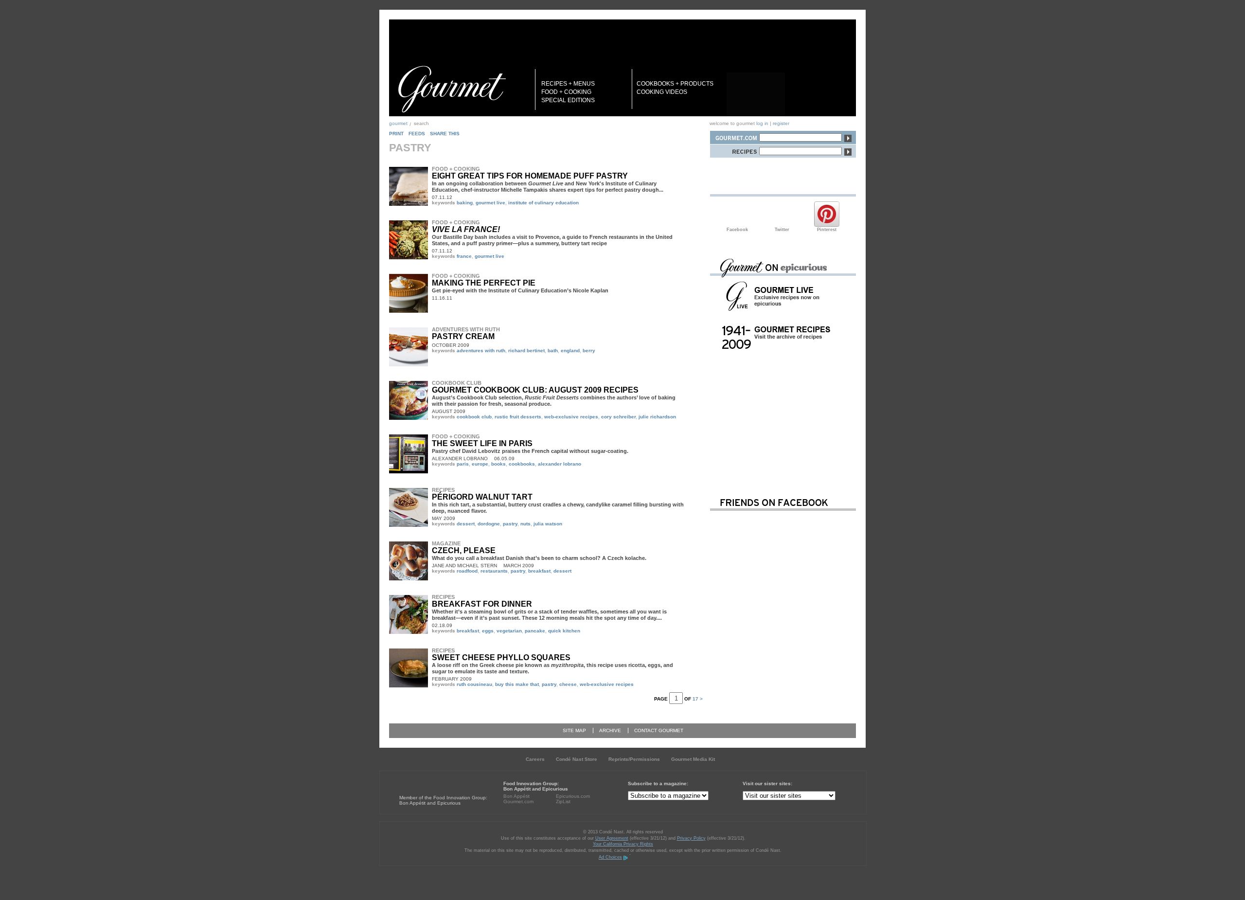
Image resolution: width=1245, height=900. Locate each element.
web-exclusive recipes (571, 416)
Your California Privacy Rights (623, 844)
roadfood (467, 571)
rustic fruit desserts (518, 416)
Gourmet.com (518, 801)
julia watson (548, 523)
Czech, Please (464, 550)
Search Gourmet (734, 136)
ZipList (563, 801)
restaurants (494, 571)
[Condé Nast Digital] (437, 779)
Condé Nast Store (576, 759)
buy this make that (517, 684)
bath (553, 350)
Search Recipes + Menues (734, 149)
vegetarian (509, 630)
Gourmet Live (490, 202)
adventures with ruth (481, 350)
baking (465, 202)
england (570, 350)
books (498, 464)
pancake (535, 630)
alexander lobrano (559, 464)
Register (781, 123)
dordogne (489, 523)
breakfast (539, 571)
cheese (568, 684)
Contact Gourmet (658, 730)
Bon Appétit (516, 796)
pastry (510, 523)
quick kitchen (564, 630)
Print (396, 133)
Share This (445, 133)
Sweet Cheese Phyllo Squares (501, 657)
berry (589, 350)
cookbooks (522, 464)
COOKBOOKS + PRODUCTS (675, 83)
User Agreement (611, 838)
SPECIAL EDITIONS (568, 100)
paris (463, 464)
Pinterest (826, 214)
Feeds (417, 133)
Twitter (782, 214)
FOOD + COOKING (566, 92)
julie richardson (657, 416)
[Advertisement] (783, 420)
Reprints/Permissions (634, 759)
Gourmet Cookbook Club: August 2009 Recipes (535, 390)
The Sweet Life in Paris (482, 443)
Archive (610, 730)
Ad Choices (610, 857)
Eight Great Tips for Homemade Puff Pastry (530, 176)
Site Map (574, 730)
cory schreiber (618, 416)
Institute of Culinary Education (543, 202)
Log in (762, 123)
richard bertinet (526, 350)
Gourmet (398, 123)
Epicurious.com (573, 796)
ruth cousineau (474, 684)
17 (695, 699)
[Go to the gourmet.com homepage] (452, 89)
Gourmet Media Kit (693, 759)
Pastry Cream (463, 336)
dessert (466, 523)
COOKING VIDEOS (662, 92)
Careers (535, 759)
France (464, 256)
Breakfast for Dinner (482, 604)
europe (480, 464)
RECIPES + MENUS (568, 83)
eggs (488, 630)
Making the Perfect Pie (483, 283)
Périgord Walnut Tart (482, 497)
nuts (525, 523)
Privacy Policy (691, 838)
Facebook (737, 214)
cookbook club (474, 416)
